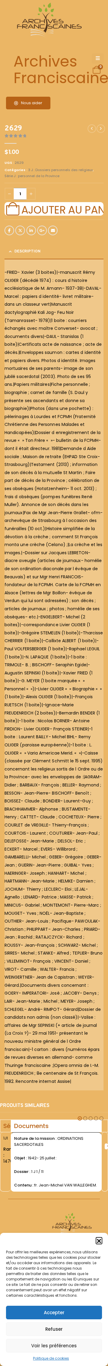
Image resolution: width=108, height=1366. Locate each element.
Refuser (54, 1329)
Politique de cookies (51, 1358)
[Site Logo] (48, 21)
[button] (99, 1240)
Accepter (54, 1312)
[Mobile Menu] (98, 58)
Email (53, 230)
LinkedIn (31, 230)
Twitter (20, 230)
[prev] (92, 128)
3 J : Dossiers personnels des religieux (60, 169)
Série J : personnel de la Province (31, 175)
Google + (42, 230)
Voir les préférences (54, 1346)
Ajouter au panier (62, 209)
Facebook (9, 230)
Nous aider (31, 103)
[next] (101, 128)
